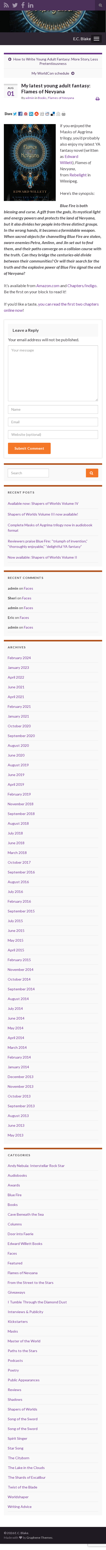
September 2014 (21, 989)
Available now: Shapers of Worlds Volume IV (43, 503)
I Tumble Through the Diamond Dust (37, 1302)
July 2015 (15, 921)
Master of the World (24, 1341)
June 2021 (16, 687)
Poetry (13, 1370)
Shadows (15, 1399)
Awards (14, 1185)
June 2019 (16, 774)
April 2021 (16, 697)
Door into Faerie (20, 1234)
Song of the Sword (23, 1419)
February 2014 (19, 1057)
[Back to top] (94, 1519)
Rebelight (78, 174)
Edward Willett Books (25, 1243)
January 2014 (18, 1067)
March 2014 (17, 1047)
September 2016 (21, 872)
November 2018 (20, 804)
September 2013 (21, 1106)
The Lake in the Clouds (26, 1467)
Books (42, 98)
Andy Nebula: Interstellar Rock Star (36, 1165)
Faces (28, 588)
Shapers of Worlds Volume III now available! (43, 514)
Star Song (15, 1448)
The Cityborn (18, 1458)
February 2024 (19, 658)
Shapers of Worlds (22, 1409)
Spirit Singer (17, 1438)
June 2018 (16, 843)
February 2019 (19, 794)
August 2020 (18, 745)
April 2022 (16, 677)
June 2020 (16, 755)
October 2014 (19, 979)
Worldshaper (18, 1497)
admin (29, 98)
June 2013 (16, 1125)
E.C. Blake (82, 38)
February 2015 (19, 960)
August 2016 (18, 882)
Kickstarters (18, 1321)
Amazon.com (47, 285)
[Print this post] (98, 98)
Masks (13, 1331)
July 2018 (15, 833)
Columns (15, 1224)
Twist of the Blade (22, 1487)
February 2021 (19, 706)
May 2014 (15, 1028)
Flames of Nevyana (61, 98)
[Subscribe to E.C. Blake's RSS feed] (6, 4)
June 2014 (16, 1018)
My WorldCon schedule (50, 73)
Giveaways (16, 1292)
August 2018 (18, 823)
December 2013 (20, 1076)
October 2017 (19, 862)
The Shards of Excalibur (27, 1477)
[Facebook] (23, 4)
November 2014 (20, 969)
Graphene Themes (39, 1537)
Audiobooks (17, 1175)
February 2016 (19, 901)
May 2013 (15, 1135)
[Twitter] (15, 4)
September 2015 (21, 911)
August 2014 (18, 999)
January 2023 (18, 667)
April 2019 (16, 784)
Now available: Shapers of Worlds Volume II (42, 557)
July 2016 (15, 891)
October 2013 (19, 1096)
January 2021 (18, 716)
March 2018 (17, 852)
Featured (15, 1263)
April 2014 (16, 1037)
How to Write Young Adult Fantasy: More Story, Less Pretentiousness (55, 61)
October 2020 (19, 726)
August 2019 (18, 765)
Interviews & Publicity (25, 1312)
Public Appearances (24, 1380)
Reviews (14, 1389)
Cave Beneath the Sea (26, 1214)
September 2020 (21, 735)
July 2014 (15, 1008)
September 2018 (21, 813)
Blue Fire (15, 1195)
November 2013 (20, 1086)
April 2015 (16, 950)
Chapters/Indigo (81, 285)
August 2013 (18, 1115)
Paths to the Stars (22, 1350)
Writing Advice (20, 1506)
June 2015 (16, 930)
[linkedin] (30, 4)
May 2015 (15, 940)
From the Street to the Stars (31, 1282)
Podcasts (15, 1360)
